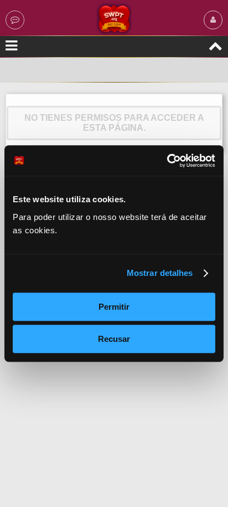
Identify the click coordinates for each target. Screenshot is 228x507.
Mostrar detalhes (160, 273)
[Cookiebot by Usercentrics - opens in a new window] (166, 160)
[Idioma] (15, 19)
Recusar (114, 339)
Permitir (114, 306)
